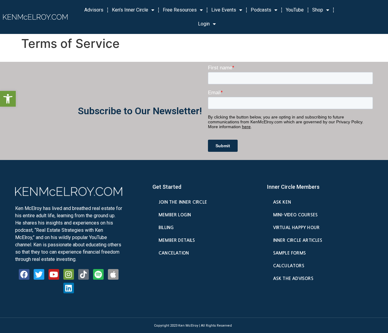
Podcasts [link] (261, 10)
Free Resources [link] (180, 10)
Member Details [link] (177, 240)
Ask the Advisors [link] (293, 278)
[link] (8, 99)
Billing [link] (166, 227)
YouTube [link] (295, 10)
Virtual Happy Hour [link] (296, 227)
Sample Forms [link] (289, 253)
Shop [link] (317, 10)
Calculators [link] (288, 266)
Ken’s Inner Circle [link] (130, 10)
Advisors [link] (93, 10)
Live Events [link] (223, 10)
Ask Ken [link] (282, 202)
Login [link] (204, 24)
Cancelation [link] (174, 253)
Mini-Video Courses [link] (295, 215)
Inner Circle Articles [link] (298, 240)
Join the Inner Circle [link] (183, 202)
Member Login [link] (175, 215)
